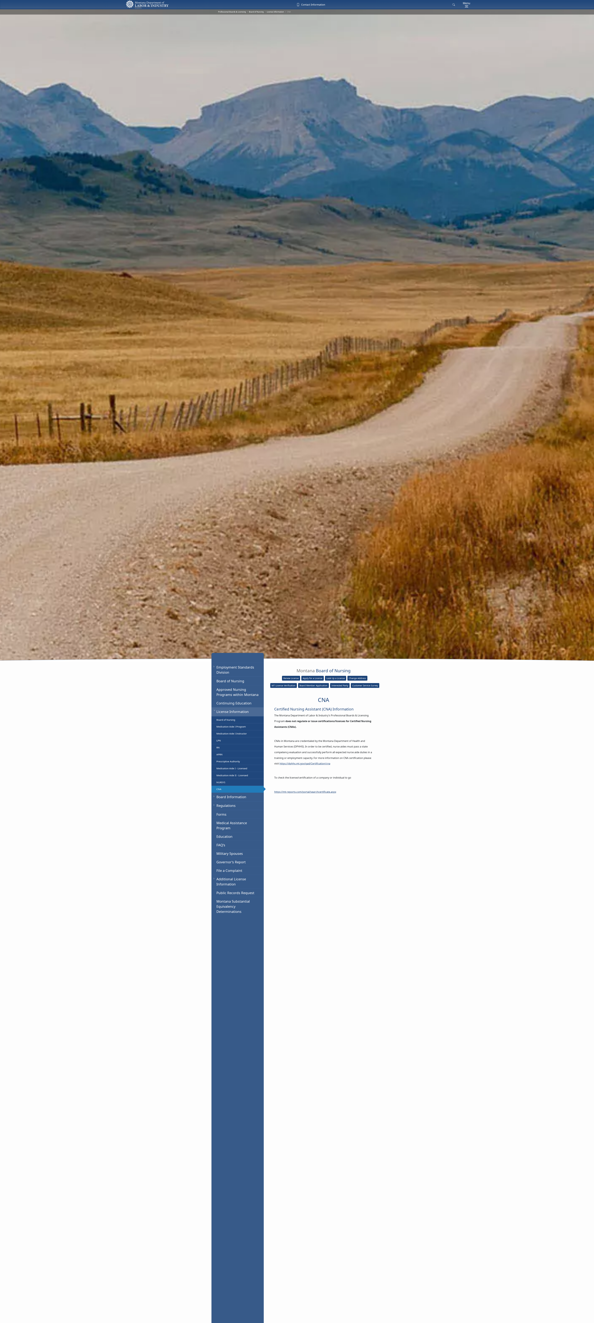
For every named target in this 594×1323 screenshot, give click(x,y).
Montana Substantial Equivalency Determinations (233, 906)
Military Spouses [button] (229, 853)
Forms (221, 814)
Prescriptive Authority (228, 761)
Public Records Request (235, 892)
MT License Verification (283, 685)
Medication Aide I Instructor (231, 733)
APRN (219, 754)
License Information (275, 12)
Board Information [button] (231, 796)
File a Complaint (229, 870)
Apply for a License (312, 678)
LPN (218, 740)
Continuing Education (234, 703)
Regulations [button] (226, 805)
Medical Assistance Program (231, 825)
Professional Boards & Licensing (232, 12)
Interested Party (339, 685)
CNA (218, 789)
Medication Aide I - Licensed (231, 768)
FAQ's (220, 844)
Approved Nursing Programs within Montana (237, 692)
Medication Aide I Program (231, 726)
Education (224, 836)
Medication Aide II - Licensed (232, 775)
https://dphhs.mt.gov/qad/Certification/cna (305, 763)
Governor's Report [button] (231, 862)
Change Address (357, 678)
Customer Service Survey (365, 685)
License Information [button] (232, 711)
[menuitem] (237, 681)
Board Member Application (313, 685)
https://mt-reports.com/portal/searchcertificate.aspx (305, 792)
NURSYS (220, 782)
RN (218, 747)
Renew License (291, 678)
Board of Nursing (256, 12)
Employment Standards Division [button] (235, 669)
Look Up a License (335, 678)
